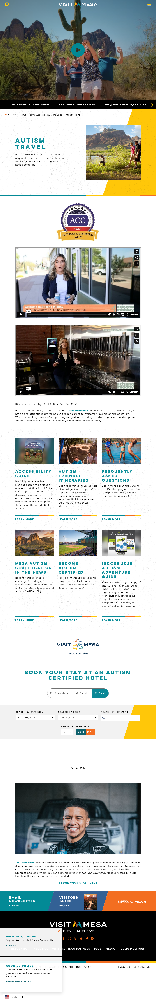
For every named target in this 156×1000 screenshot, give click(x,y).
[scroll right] (152, 104)
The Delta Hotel (25, 862)
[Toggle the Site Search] (7, 4)
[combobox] (14, 997)
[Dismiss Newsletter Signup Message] (59, 930)
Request (65, 905)
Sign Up (14, 905)
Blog (98, 949)
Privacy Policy (144, 967)
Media (110, 949)
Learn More (14, 981)
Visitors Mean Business (71, 949)
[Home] (78, 4)
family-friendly (78, 410)
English (15, 997)
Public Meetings (132, 949)
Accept (28, 981)
